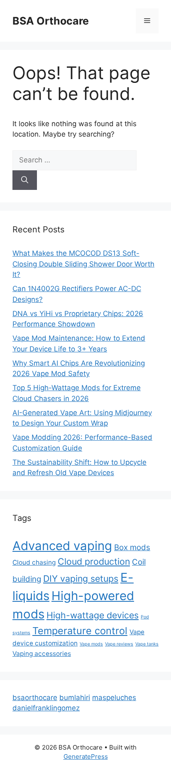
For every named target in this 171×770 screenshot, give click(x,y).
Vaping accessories (41, 654)
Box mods (132, 547)
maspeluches (114, 697)
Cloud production (94, 561)
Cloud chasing (34, 562)
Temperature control (79, 631)
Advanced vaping (62, 545)
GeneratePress (86, 756)
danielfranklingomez (46, 708)
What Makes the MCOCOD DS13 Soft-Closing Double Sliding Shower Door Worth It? (83, 264)
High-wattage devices (92, 615)
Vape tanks (147, 644)
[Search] (24, 180)
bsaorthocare (34, 697)
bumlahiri (74, 697)
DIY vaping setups (80, 578)
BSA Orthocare (50, 21)
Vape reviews (119, 644)
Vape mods (91, 644)
